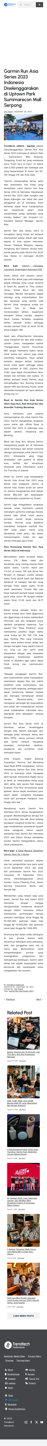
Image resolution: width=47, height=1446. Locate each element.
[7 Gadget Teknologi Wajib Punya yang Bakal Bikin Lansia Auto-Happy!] (23, 1215)
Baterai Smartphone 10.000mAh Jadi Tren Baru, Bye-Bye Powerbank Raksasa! (23, 1054)
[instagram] (26, 1422)
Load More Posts (23, 1316)
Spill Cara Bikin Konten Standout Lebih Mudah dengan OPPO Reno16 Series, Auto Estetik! (23, 1300)
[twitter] (36, 1422)
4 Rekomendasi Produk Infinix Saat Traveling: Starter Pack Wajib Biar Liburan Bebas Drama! (22, 1151)
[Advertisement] (23, 34)
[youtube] (41, 1422)
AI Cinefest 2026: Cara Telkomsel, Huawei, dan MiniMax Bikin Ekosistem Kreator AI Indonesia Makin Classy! (22, 1201)
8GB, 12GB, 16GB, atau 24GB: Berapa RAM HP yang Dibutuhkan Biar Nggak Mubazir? (22, 1103)
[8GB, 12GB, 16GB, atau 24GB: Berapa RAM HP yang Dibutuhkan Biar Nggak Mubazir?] (23, 1067)
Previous (10, 999)
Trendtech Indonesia (15, 985)
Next (38, 999)
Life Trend (8, 112)
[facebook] (31, 1422)
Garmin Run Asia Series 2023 (21, 991)
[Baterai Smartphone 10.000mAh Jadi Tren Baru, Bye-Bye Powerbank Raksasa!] (23, 1018)
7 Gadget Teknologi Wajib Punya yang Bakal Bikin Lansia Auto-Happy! (21, 1251)
